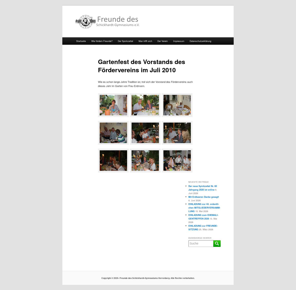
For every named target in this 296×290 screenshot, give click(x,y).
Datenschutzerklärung (200, 41)
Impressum (178, 41)
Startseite (81, 41)
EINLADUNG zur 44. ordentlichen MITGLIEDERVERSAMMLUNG (204, 207)
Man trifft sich (145, 41)
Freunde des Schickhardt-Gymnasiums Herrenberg (107, 22)
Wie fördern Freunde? (102, 41)
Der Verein (162, 41)
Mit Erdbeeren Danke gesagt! (203, 196)
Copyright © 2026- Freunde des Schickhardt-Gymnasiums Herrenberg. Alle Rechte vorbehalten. (148, 278)
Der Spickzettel (125, 41)
